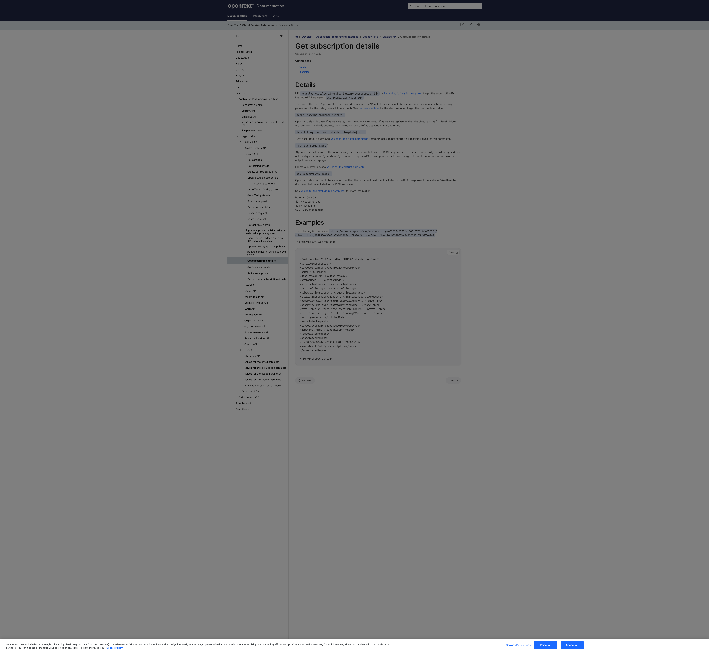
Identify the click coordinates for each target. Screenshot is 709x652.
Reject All (545, 645)
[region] (354, 645)
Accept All (572, 645)
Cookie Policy (114, 647)
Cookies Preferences (518, 645)
